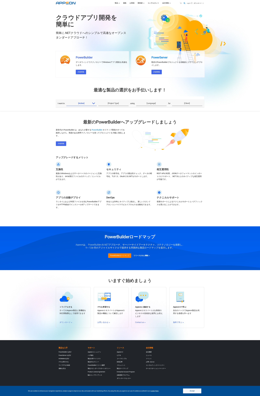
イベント (149, 358)
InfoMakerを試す (64, 358)
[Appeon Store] (179, 3)
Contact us (139, 322)
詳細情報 (81, 72)
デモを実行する (64, 362)
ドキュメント (121, 365)
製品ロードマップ (122, 368)
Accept (192, 391)
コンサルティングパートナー (155, 365)
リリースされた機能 (141, 255)
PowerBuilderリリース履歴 (96, 365)
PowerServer (159, 57)
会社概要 (149, 352)
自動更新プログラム (123, 375)
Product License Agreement (96, 372)
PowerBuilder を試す (65, 352)
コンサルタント (153, 3)
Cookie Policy (154, 391)
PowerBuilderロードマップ (119, 255)
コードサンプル (122, 358)
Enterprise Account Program (126, 372)
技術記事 (119, 362)
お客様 (132, 3)
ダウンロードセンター (124, 378)
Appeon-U (120, 352)
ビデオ (119, 355)
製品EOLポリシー (93, 362)
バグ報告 (90, 355)
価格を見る (62, 368)
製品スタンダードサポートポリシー (99, 368)
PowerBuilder (97, 130)
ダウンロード (65, 322)
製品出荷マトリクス (94, 358)
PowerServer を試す (65, 355)
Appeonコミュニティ (94, 352)
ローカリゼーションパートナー (156, 368)
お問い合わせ (103, 322)
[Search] (184, 3)
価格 (124, 3)
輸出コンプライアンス (95, 375)
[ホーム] (67, 3)
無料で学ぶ (178, 322)
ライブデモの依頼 (64, 365)
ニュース (149, 355)
